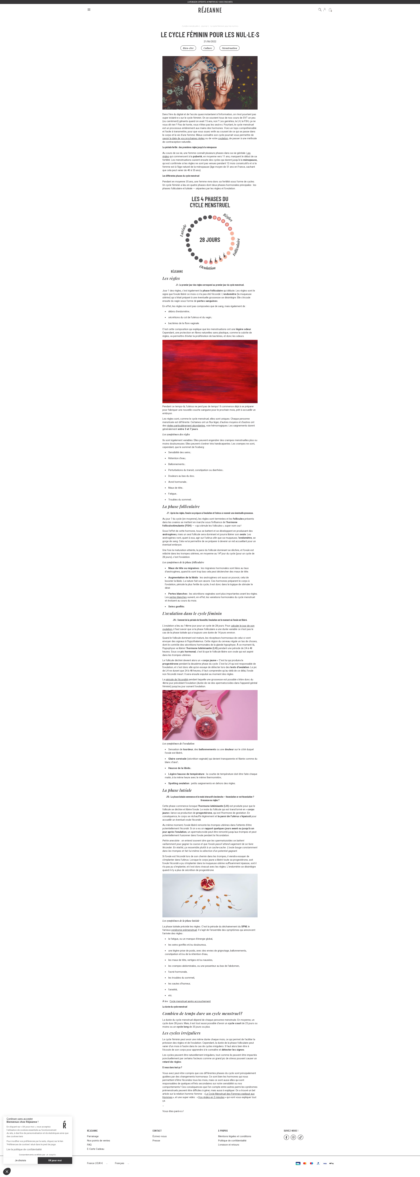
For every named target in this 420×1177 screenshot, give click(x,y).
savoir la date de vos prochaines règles (183, 138)
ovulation (223, 138)
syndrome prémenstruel (184, 930)
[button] (7, 1171)
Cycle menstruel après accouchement (190, 1001)
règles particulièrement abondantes (186, 425)
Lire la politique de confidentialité (24, 1149)
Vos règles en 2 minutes (211, 1097)
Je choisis (20, 1160)
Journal (204, 26)
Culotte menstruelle (190, 26)
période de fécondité (177, 679)
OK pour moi (55, 1160)
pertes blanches (178, 597)
